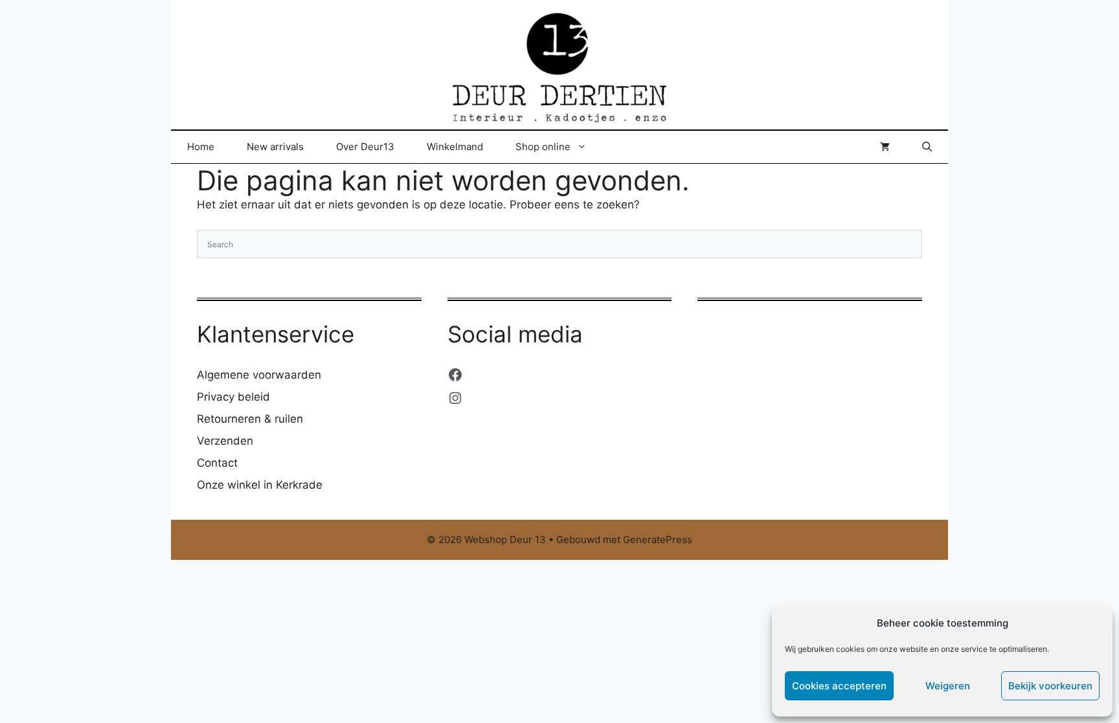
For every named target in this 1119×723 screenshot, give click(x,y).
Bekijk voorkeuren (1050, 686)
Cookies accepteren (839, 686)
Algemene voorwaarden (259, 374)
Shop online (543, 146)
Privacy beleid (233, 396)
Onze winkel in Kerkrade (259, 484)
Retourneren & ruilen (250, 418)
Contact (217, 462)
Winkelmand (455, 146)
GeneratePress (657, 539)
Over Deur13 (365, 146)
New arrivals (275, 146)
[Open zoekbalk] (927, 147)
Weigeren (947, 686)
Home (200, 146)
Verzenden (225, 440)
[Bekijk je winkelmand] (885, 147)
